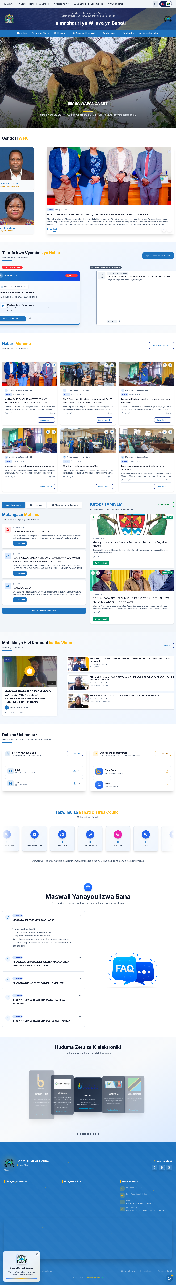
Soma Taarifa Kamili (17, 319)
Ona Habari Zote (161, 345)
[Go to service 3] (84, 1134)
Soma (104, 321)
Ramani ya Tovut (165, 1271)
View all (167, 645)
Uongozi (45, 4)
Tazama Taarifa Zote (160, 255)
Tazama (21, 543)
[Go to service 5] (89, 1134)
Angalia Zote (163, 504)
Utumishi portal (116, 4)
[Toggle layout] (37, 1254)
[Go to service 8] (97, 1134)
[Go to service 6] (92, 1134)
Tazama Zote (75, 754)
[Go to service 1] (79, 1134)
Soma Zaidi (57, 229)
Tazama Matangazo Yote (44, 610)
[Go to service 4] (87, 1134)
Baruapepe (98, 4)
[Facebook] (154, 1167)
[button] (43, 931)
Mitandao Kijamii (27, 4)
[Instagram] (169, 1167)
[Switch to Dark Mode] (155, 4)
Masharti (147, 1271)
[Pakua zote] (74, 768)
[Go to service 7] (94, 1134)
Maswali (10, 4)
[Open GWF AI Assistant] (169, 1278)
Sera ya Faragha (129, 1271)
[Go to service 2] (81, 1134)
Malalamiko (81, 4)
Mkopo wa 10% (62, 4)
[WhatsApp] (162, 1167)
